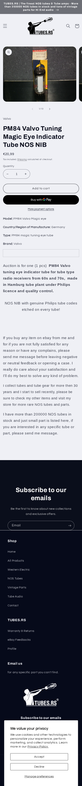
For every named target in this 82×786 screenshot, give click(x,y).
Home (12, 551)
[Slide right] (49, 109)
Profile (12, 648)
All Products (16, 560)
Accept (39, 756)
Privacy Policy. (37, 746)
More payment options (41, 209)
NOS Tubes (15, 578)
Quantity (8, 166)
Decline (39, 766)
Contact (13, 605)
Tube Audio (15, 596)
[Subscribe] (69, 525)
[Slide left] (32, 109)
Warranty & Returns (21, 631)
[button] (5, 26)
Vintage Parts (17, 587)
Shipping (22, 159)
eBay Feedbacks (19, 639)
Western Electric (19, 569)
